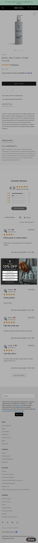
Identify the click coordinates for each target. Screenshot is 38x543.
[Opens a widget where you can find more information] (31, 540)
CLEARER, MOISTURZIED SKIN (10, 277)
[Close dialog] (36, 259)
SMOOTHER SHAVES (10, 272)
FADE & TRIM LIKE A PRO (10, 279)
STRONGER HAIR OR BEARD (10, 274)
